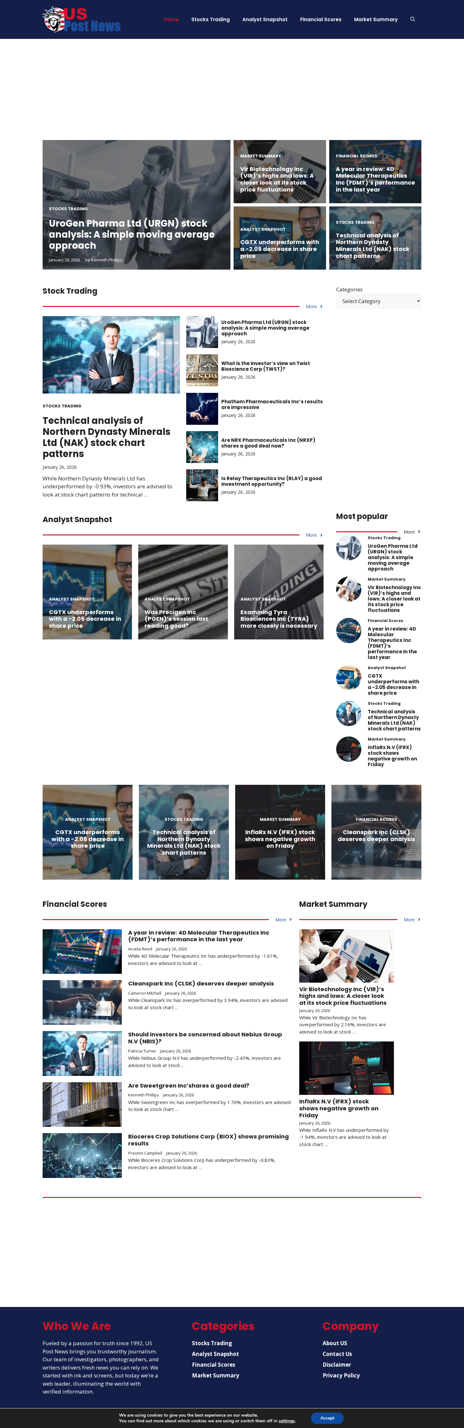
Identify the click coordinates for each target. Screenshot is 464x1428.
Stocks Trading (210, 19)
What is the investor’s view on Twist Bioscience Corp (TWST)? (265, 366)
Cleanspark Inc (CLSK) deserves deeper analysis (376, 835)
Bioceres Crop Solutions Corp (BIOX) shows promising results (208, 1139)
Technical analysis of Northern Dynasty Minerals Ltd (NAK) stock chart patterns (372, 245)
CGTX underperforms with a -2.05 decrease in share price (279, 248)
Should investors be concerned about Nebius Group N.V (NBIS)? (205, 1037)
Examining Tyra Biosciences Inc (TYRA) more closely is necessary (279, 619)
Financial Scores (321, 19)
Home (171, 19)
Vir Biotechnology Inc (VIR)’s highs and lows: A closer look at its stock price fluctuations (277, 179)
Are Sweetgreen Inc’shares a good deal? (188, 1085)
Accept (327, 1418)
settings (287, 1421)
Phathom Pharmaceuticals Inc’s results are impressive (272, 404)
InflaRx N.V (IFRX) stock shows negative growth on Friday (392, 756)
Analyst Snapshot (265, 19)
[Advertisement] (232, 96)
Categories (349, 289)
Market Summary (376, 19)
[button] (412, 19)
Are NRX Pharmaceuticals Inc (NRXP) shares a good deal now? (268, 443)
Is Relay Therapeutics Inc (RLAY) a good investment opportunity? (271, 481)
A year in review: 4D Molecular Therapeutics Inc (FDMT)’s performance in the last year (375, 179)
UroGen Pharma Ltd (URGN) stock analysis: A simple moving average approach (132, 234)
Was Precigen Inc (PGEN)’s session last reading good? (176, 619)
